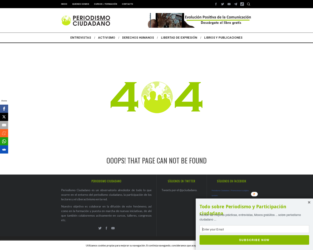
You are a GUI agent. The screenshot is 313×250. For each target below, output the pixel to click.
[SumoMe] (4, 149)
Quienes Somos (80, 4)
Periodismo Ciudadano (220, 190)
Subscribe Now (254, 240)
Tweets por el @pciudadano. (179, 190)
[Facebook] (4, 109)
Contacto (127, 4)
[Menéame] (4, 133)
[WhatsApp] (4, 141)
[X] (4, 117)
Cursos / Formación (105, 4)
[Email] (4, 125)
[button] (254, 210)
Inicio (64, 4)
